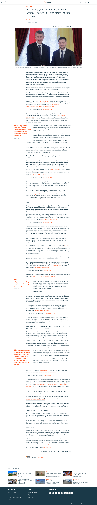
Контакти (30, 497)
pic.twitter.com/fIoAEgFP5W (46, 106)
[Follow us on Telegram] (59, 493)
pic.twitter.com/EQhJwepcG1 (48, 372)
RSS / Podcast (11, 500)
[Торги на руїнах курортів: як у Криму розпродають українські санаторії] (12, 473)
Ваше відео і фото (12, 492)
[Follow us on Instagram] (62, 493)
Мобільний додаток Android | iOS (15, 497)
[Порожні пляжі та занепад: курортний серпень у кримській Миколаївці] (67, 481)
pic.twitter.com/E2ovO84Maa (41, 267)
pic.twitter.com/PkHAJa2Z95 (49, 219)
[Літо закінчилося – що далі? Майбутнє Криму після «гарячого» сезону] (67, 473)
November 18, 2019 (49, 375)
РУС (81, 2)
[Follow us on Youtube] (56, 493)
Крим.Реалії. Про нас (33, 492)
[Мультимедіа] (89, 2)
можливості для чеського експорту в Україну (43, 276)
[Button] (56, 26)
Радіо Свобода (29, 19)
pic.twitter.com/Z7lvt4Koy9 (48, 444)
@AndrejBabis (55, 104)
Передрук (30, 495)
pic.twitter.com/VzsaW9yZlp (38, 174)
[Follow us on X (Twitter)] (53, 493)
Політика (29, 6)
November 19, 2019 (47, 109)
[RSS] (65, 493)
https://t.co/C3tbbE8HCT (32, 106)
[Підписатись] (71, 493)
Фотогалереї (76, 479)
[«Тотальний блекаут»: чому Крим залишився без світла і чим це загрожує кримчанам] (40, 481)
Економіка (20, 472)
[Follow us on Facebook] (49, 493)
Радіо (9, 495)
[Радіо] (93, 2)
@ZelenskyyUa (55, 169)
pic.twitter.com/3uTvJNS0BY (42, 310)
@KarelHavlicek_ (44, 101)
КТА (85, 2)
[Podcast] (68, 493)
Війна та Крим (49, 472)
